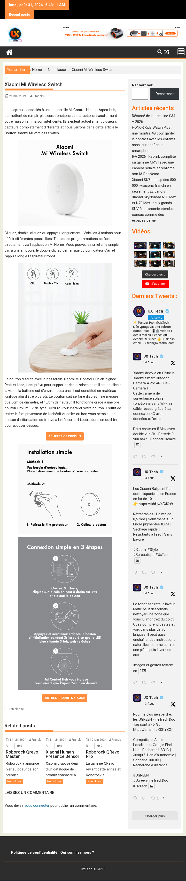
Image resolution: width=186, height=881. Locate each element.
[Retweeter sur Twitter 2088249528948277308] (145, 457)
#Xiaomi (140, 549)
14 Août (148, 362)
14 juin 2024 (18, 739)
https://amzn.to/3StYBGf (153, 729)
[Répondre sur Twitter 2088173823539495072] (136, 683)
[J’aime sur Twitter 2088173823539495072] (154, 683)
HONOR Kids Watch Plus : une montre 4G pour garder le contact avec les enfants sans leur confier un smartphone (153, 139)
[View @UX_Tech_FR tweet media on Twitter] (137, 445)
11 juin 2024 (58, 739)
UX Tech (150, 356)
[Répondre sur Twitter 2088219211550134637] (136, 572)
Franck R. (40, 96)
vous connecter (36, 805)
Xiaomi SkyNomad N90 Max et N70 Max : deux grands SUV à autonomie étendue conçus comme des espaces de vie (154, 209)
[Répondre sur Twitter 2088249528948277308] (136, 457)
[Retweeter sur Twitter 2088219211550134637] (145, 572)
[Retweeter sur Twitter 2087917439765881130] (145, 798)
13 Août (148, 703)
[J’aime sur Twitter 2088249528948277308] (154, 457)
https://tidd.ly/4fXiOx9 (156, 504)
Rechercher (142, 85)
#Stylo (152, 549)
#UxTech (162, 554)
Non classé (16, 709)
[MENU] (181, 51)
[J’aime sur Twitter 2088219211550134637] (154, 572)
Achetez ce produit (64, 436)
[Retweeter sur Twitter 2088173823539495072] (145, 683)
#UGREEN (141, 775)
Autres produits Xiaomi (65, 698)
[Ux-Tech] (9, 51)
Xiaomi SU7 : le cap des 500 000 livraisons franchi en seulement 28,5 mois (154, 186)
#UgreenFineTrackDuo (150, 780)
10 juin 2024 (98, 739)
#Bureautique (144, 554)
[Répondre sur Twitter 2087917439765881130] (136, 798)
